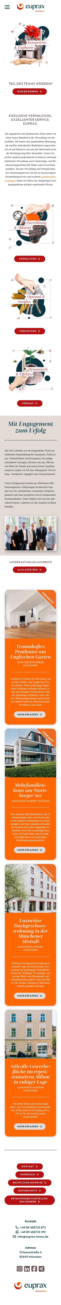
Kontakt (28, 1166)
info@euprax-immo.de (32, 1236)
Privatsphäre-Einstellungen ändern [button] (29, 1200)
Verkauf (28, 403)
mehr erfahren (27, 714)
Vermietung (27, 331)
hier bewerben (27, 91)
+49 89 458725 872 (33, 1227)
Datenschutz (27, 1190)
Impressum (27, 1174)
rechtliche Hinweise (28, 1182)
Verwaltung (27, 258)
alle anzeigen (28, 569)
